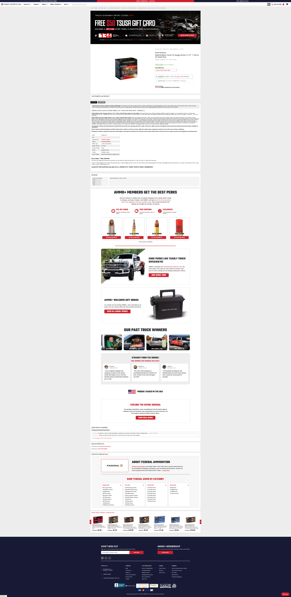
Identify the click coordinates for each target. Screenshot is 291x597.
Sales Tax (144, 579)
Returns (161, 570)
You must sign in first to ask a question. (102, 438)
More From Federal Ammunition (103, 512)
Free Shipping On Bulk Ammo (48, 1)
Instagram (102, 558)
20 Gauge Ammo (151, 493)
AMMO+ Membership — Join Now (145, 1)
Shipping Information (147, 574)
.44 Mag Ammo (106, 503)
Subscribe (136, 552)
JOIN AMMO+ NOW (158, 275)
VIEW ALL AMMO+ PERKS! (117, 311)
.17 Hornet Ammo (174, 493)
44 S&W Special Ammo (108, 505)
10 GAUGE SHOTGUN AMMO (114, 8)
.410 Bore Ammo (151, 501)
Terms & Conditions (131, 574)
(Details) (178, 76)
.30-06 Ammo (128, 499)
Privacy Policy (129, 577)
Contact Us (128, 570)
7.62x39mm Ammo (129, 493)
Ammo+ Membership (147, 568)
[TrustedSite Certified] (154, 586)
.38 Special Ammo (107, 499)
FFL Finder (174, 572)
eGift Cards (162, 572)
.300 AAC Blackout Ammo (131, 497)
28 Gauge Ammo (151, 497)
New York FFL (175, 574)
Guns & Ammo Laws (177, 570)
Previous (90, 522)
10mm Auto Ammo (107, 495)
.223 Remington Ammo (130, 487)
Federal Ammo (105, 139)
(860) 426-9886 (277, 4)
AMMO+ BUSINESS (55, 4)
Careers (127, 579)
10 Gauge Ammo (105, 141)
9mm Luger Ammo (107, 487)
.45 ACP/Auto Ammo (107, 489)
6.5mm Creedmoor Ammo (131, 495)
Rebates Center (146, 572)
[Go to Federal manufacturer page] (114, 465)
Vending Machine (146, 570)
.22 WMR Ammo (174, 489)
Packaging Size (159, 67)
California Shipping (176, 577)
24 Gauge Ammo (151, 495)
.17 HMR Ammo (174, 491)
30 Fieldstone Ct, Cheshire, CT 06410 (108, 569)
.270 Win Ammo (129, 501)
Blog (127, 568)
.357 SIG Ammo (106, 501)
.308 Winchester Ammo (131, 491)
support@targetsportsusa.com (111, 578)
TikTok (109, 558)
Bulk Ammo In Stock (242, 1)
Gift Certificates (146, 577)
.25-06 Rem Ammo (129, 505)
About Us (128, 572)
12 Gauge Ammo (151, 489)
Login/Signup (283, 4)
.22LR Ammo (173, 487)
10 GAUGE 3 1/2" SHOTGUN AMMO (128, 8)
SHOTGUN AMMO (102, 8)
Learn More (165, 552)
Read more (166, 470)
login (156, 87)
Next (200, 522)
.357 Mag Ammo (106, 497)
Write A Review (172, 59)
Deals (66, 4)
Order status (162, 568)
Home (91, 8)
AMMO (95, 8)
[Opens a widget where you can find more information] (285, 594)
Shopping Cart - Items (287, 4)
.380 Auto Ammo (106, 493)
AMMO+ (44, 4)
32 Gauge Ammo (151, 499)
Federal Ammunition (105, 446)
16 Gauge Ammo (151, 491)
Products (27, 4)
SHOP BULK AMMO (145, 417)
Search (268, 4)
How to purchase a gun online (179, 568)
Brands (36, 4)
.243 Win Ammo (129, 503)
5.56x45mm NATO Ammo (131, 489)
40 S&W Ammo (106, 491)
